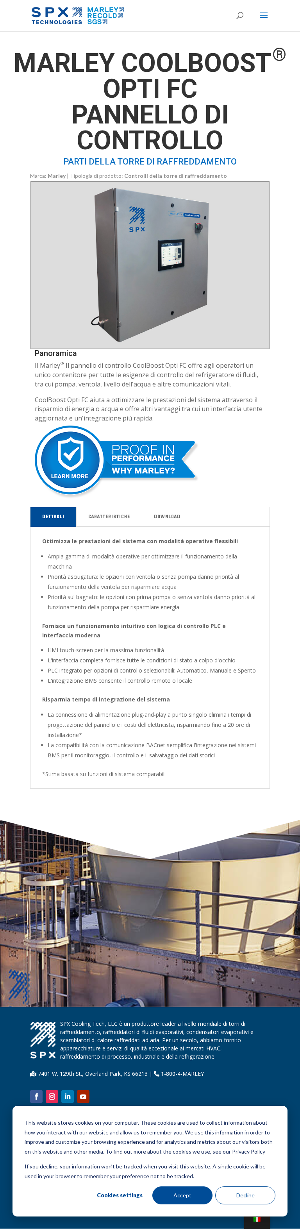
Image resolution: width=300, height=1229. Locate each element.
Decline (245, 1195)
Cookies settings (120, 1195)
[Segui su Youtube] (83, 1096)
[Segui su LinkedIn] (67, 1096)
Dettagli (53, 517)
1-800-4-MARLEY (181, 1073)
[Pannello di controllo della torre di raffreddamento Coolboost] (150, 346)
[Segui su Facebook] (36, 1096)
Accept (182, 1195)
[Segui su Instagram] (52, 1096)
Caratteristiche (109, 517)
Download (167, 517)
